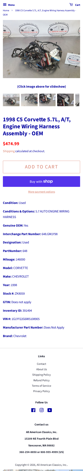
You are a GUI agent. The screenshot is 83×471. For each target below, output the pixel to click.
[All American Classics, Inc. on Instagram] (41, 411)
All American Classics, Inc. (52, 465)
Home (6, 10)
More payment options (41, 192)
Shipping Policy (41, 375)
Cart (77, 5)
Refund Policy (41, 380)
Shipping (9, 151)
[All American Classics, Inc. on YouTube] (49, 411)
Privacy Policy (41, 391)
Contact (41, 364)
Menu (11, 5)
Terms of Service (41, 386)
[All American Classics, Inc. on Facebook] (33, 411)
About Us (41, 369)
